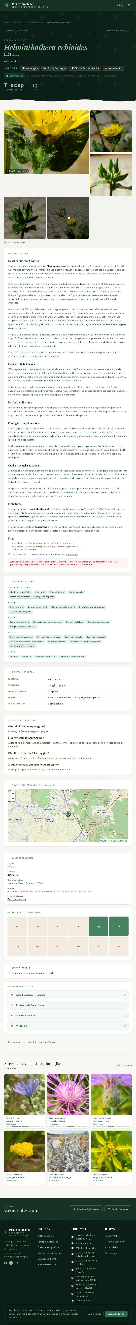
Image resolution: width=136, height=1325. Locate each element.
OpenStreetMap (120, 840)
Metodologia (72, 554)
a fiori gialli (40, 592)
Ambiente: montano (45, 656)
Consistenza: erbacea (98, 622)
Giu (118, 926)
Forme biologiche (47, 1264)
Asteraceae (19, 22)
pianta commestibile (20, 592)
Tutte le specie (120, 1208)
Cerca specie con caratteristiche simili (32, 973)
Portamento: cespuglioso (22, 646)
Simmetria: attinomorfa (63, 607)
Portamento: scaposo (21, 611)
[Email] (16, 1263)
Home (7, 22)
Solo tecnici (94, 1313)
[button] (68, 814)
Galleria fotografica (48, 1247)
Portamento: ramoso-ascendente (27, 641)
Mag (98, 926)
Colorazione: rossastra (21, 637)
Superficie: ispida (56, 641)
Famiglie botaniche (48, 1241)
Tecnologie (111, 1253)
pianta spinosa (57, 592)
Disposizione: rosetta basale (47, 622)
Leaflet (105, 840)
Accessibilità (112, 1247)
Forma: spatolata (74, 622)
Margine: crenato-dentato (23, 626)
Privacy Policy (112, 1235)
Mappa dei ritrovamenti (50, 1253)
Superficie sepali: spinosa (91, 607)
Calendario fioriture (48, 1258)
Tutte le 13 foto (16, 242)
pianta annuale (76, 592)
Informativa (15, 1317)
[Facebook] (5, 1263)
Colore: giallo (16, 607)
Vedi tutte (123, 1065)
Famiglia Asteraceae (88, 1208)
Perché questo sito (115, 1241)
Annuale (14, 656)
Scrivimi (53, 1042)
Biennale (26, 656)
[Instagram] (11, 1263)
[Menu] (129, 5)
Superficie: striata (73, 637)
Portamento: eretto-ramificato (85, 641)
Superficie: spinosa (19, 622)
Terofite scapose (16, 899)
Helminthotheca (35, 22)
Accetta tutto (116, 1313)
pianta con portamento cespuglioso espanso (32, 596)
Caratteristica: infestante (72, 656)
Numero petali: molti (37, 607)
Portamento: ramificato (48, 637)
